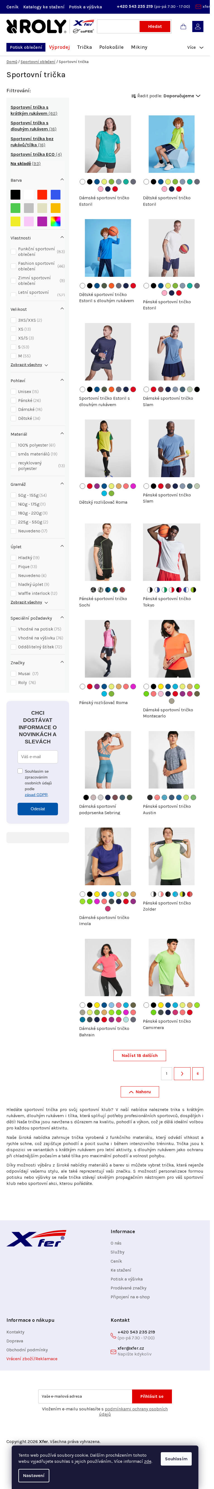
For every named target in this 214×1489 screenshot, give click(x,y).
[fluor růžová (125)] (118, 1005)
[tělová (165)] (93, 797)
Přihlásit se (152, 1396)
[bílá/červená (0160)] (171, 590)
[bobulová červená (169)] (161, 389)
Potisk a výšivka (85, 6)
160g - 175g (31, 504)
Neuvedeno (32, 530)
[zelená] (15, 207)
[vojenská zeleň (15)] (197, 694)
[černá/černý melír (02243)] (168, 894)
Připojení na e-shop (130, 1296)
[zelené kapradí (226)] (146, 694)
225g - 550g (32, 522)
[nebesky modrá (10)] (111, 1005)
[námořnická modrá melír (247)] (171, 797)
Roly (26, 682)
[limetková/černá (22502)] (193, 590)
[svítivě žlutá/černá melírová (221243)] (182, 894)
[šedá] (29, 207)
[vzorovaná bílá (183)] (100, 590)
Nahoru (143, 1091)
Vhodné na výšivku (40, 638)
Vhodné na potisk (39, 629)
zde (147, 1461)
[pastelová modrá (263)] (118, 182)
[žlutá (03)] (161, 686)
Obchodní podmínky (27, 1349)
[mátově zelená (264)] (190, 389)
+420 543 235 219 (135, 6)
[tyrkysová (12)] (175, 686)
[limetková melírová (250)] (193, 797)
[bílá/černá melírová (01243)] (153, 894)
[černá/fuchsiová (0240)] (179, 590)
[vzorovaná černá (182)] (93, 590)
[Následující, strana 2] (182, 1073)
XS (24, 329)
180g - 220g (32, 513)
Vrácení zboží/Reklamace (31, 1358)
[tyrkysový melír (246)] (164, 797)
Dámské (29, 409)
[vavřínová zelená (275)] (104, 285)
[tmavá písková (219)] (171, 701)
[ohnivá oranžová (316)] (111, 285)
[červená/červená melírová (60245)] (190, 894)
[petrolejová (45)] (82, 1019)
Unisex (27, 391)
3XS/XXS (29, 320)
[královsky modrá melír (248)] (179, 797)
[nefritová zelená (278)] (126, 182)
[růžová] (29, 220)
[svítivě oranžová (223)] (118, 486)
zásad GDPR (36, 794)
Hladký (28, 557)
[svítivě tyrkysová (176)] (104, 493)
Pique (27, 566)
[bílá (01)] (82, 182)
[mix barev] (55, 220)
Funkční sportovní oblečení (41, 251)
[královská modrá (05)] (97, 182)
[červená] (42, 193)
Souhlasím (176, 1458)
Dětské (28, 418)
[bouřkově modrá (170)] (182, 389)
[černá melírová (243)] (150, 797)
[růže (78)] (190, 694)
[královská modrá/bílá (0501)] (186, 590)
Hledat (155, 26)
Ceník (12, 6)
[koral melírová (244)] (157, 797)
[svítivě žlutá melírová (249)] (186, 797)
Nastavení (34, 1475)
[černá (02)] (197, 389)
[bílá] (29, 193)
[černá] (15, 193)
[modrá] (55, 193)
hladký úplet (33, 584)
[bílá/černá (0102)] (150, 590)
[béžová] (42, 207)
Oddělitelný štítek (39, 646)
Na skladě (25, 163)
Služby (117, 1252)
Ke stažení (121, 1270)
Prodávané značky (128, 1288)
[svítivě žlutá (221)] (104, 182)
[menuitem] (25, 47)
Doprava (14, 1341)
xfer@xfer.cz (131, 1348)
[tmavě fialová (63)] (97, 486)
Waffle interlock (37, 593)
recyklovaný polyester (41, 465)
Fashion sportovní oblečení (41, 266)
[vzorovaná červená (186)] (122, 590)
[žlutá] (15, 220)
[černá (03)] (90, 182)
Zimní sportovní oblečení (41, 280)
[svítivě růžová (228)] (133, 486)
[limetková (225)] (197, 686)
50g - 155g (31, 495)
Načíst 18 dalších (140, 1055)
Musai (27, 673)
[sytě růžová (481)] (100, 189)
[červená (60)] (115, 189)
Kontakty (15, 1332)
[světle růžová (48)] (161, 694)
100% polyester (36, 445)
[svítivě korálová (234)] (126, 486)
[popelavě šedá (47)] (133, 182)
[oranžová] (55, 207)
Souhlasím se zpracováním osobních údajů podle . (38, 783)
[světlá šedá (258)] (100, 797)
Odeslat (38, 808)
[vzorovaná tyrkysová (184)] (108, 590)
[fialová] (42, 220)
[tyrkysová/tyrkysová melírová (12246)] (175, 894)
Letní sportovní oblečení (41, 295)
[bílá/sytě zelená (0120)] (164, 590)
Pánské (29, 400)
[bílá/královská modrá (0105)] (157, 590)
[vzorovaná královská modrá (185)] (115, 590)
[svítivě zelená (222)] (111, 182)
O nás (116, 1243)
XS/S (25, 338)
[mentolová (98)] (126, 1019)
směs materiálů (37, 454)
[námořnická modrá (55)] (108, 189)
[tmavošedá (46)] (111, 901)
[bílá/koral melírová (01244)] (161, 894)
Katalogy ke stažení (43, 6)
